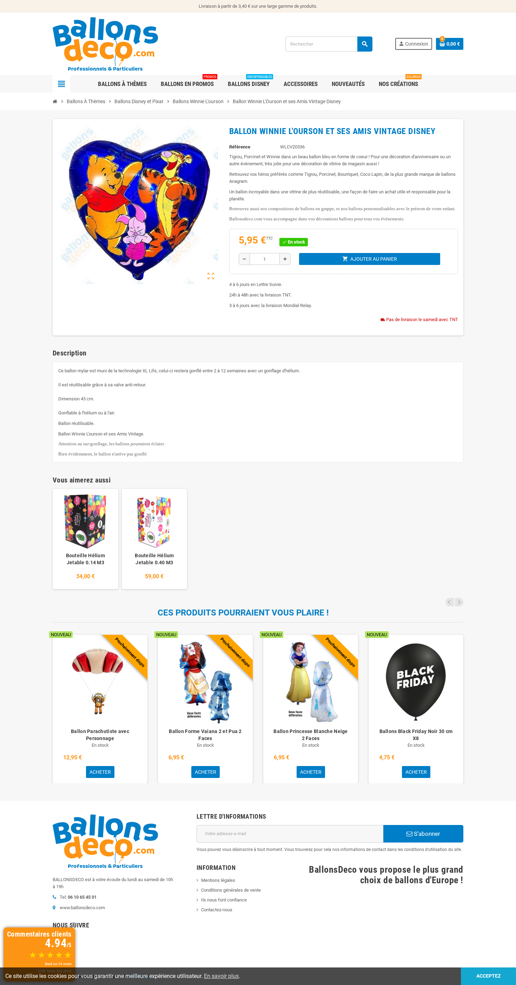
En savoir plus (221, 976)
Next (459, 602)
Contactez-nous (216, 909)
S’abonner (426, 833)
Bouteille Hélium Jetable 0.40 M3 (154, 559)
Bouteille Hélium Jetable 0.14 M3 (85, 559)
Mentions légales (218, 880)
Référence (239, 146)
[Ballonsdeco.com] (105, 43)
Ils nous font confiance (224, 900)
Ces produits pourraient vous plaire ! (243, 612)
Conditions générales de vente (231, 890)
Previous (449, 602)
